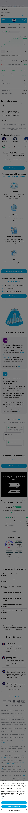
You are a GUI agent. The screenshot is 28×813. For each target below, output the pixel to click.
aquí (2, 798)
